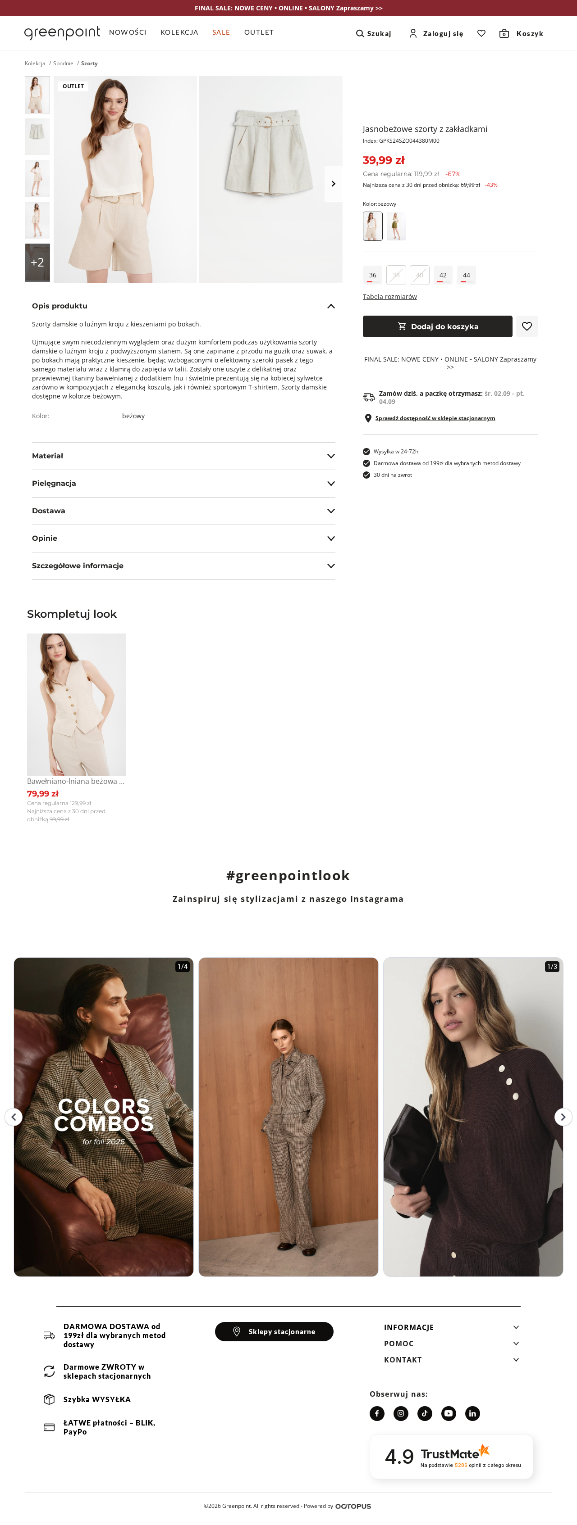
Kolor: (379, 204)
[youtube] (448, 1413)
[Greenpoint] (62, 33)
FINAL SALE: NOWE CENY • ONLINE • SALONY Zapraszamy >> (450, 363)
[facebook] (377, 1413)
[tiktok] (424, 1413)
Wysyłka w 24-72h (396, 451)
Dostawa (48, 511)
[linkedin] (472, 1413)
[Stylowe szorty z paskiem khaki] (396, 226)
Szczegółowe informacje (78, 565)
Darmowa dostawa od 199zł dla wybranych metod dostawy (447, 463)
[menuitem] (131, 33)
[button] (451, 1330)
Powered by (318, 1506)
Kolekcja (35, 63)
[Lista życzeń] (481, 33)
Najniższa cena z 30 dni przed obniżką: (430, 185)
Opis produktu (59, 306)
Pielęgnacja (54, 483)
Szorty (89, 63)
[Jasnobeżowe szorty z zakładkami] (37, 94)
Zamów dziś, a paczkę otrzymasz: (452, 397)
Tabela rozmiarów (390, 296)
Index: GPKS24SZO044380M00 (401, 141)
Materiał (47, 456)
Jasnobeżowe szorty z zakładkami (425, 128)
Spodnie (63, 63)
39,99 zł (383, 160)
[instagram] (401, 1413)
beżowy (133, 416)
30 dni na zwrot (393, 475)
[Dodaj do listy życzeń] (527, 326)
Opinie (44, 538)
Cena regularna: (412, 174)
